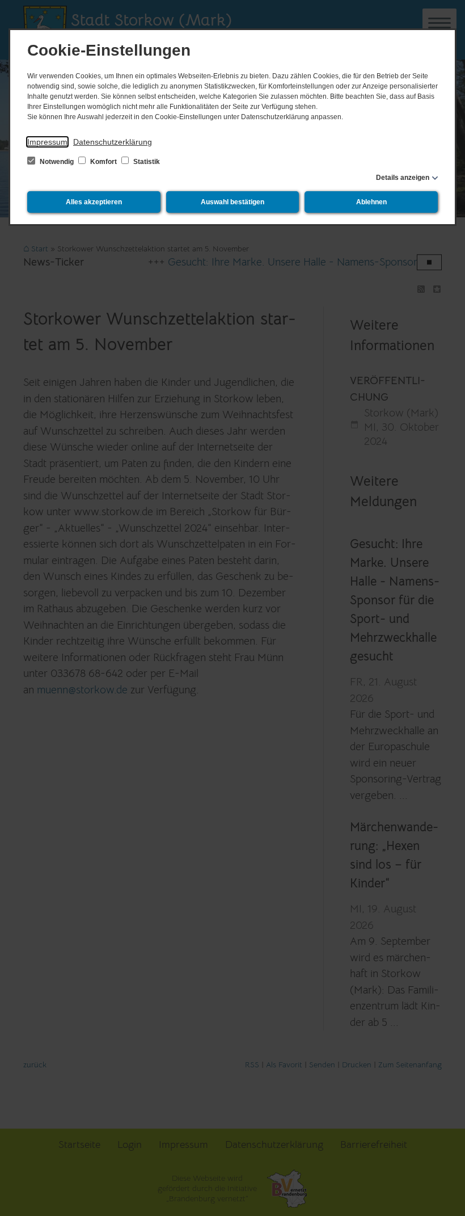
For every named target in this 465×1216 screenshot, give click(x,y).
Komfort (103, 162)
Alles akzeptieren (94, 202)
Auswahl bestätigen (232, 202)
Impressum (47, 141)
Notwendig (56, 162)
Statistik (146, 162)
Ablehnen (371, 202)
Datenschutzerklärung (112, 141)
